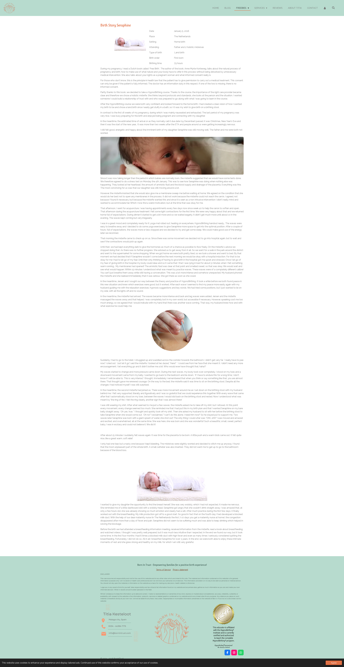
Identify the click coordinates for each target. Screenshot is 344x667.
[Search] (333, 8)
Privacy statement (180, 570)
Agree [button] (334, 663)
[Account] (325, 8)
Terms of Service (163, 570)
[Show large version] (172, 155)
